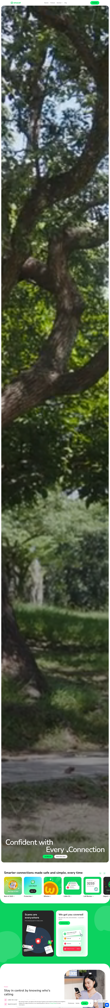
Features (46, 3)
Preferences (71, 1003)
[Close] (90, 1003)
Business (59, 3)
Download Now (64, 923)
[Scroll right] (104, 873)
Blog (66, 3)
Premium (52, 3)
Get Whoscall (48, 856)
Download (94, 3)
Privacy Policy (53, 1003)
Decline (77, 1003)
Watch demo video (60, 856)
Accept (84, 1003)
